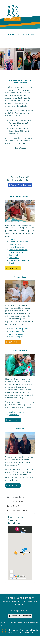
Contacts (9, 34)
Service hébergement (19, 328)
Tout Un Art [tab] (16, 501)
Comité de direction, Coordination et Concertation (18, 252)
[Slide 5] (28, 67)
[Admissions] (20, 442)
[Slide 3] (20, 67)
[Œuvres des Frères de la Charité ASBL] (19, 631)
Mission (12, 239)
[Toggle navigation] (4, 42)
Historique (14, 257)
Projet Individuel (16, 247)
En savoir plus (13, 268)
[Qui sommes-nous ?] (20, 210)
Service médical (16, 334)
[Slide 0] (8, 67)
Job (18, 34)
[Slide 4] (24, 67)
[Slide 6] (32, 67)
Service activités (16, 331)
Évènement (29, 34)
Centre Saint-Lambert (21, 185)
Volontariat (14, 414)
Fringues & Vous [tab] (18, 511)
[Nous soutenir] (20, 364)
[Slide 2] (16, 67)
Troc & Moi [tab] (17, 506)
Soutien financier (17, 412)
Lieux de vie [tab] (17, 497)
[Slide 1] (12, 67)
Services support (17, 336)
